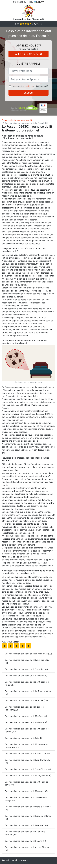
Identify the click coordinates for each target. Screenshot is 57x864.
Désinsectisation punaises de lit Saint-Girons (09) (28, 769)
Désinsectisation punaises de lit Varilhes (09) (26, 722)
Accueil (5, 860)
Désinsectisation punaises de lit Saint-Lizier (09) (27, 753)
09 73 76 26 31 (29, 54)
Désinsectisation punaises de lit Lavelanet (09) (26, 825)
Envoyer (28, 92)
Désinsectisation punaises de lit (17, 120)
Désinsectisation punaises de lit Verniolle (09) (26, 700)
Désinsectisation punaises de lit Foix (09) (24, 738)
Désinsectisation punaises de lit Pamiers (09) (26, 675)
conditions (28, 86)
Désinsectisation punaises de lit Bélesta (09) (25, 841)
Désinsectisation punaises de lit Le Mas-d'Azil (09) (28, 653)
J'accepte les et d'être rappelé (30, 86)
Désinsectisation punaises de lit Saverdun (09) (26, 669)
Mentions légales (20, 860)
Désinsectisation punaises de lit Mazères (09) (26, 716)
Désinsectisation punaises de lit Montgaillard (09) (28, 775)
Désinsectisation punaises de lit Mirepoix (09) (26, 791)
